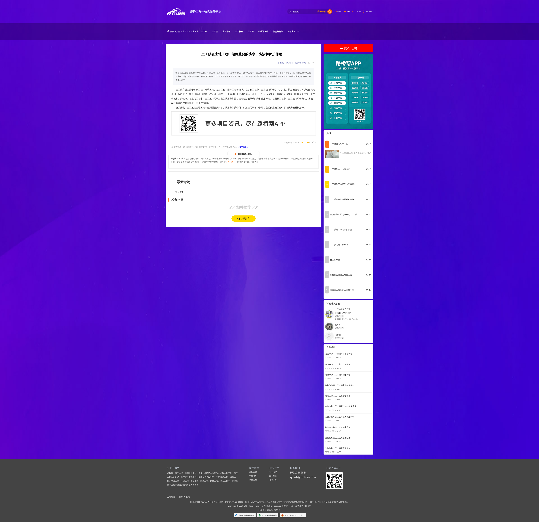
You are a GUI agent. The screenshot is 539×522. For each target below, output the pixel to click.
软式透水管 (263, 31)
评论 (282, 63)
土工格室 (239, 31)
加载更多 (245, 218)
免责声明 (273, 480)
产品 (178, 31)
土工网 (251, 31)
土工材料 (186, 31)
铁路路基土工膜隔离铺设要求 (337, 438)
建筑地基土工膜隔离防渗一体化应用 (340, 406)
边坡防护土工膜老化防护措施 (337, 364)
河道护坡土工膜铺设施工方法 (337, 375)
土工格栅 (226, 31)
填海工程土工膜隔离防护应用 (337, 396)
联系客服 (273, 476)
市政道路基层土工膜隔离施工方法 (339, 417)
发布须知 (253, 480)
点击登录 (243, 147)
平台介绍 (273, 472)
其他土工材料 (293, 31)
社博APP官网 (184, 497)
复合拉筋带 (278, 31)
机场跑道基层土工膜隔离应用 (337, 427)
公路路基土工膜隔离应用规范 (337, 448)
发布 (348, 11)
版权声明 (302, 63)
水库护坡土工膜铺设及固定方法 (338, 354)
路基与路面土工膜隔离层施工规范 (339, 385)
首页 (172, 31)
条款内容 (253, 472)
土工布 (204, 31)
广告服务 (253, 476)
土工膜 (195, 31)
